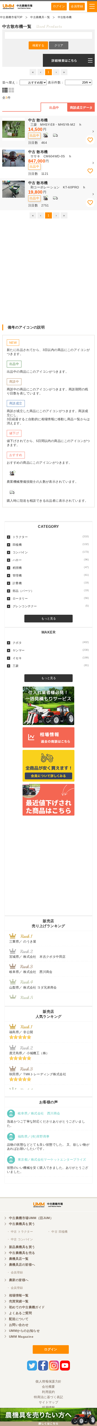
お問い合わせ (19, 1325)
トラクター (51, 537)
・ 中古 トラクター (20, 1231)
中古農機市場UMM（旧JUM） (31, 1218)
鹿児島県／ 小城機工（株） (29, 1053)
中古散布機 (65, 17)
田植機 (51, 544)
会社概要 (48, 1386)
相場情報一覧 (19, 1295)
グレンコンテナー (51, 606)
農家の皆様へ (19, 1280)
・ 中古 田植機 (57, 1231)
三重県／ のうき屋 (22, 941)
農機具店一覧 (19, 1258)
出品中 (54, 107)
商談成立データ (81, 107)
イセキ (51, 658)
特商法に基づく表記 (48, 1397)
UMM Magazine (21, 1336)
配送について (19, 1319)
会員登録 (77, 6)
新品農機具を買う (22, 1247)
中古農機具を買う (22, 1224)
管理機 (51, 575)
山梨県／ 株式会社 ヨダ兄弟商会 (34, 987)
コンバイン (51, 552)
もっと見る (48, 618)
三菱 (51, 665)
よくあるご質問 (20, 1313)
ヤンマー (51, 650)
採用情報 (48, 1407)
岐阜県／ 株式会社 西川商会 (31, 972)
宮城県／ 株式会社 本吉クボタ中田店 (37, 956)
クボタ (51, 642)
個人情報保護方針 (48, 1381)
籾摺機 (51, 567)
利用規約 (48, 1392)
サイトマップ (48, 1402)
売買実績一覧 (19, 1301)
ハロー (51, 560)
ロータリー (51, 598)
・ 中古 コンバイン (20, 1239)
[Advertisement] (48, 271)
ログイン (59, 6)
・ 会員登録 (15, 1272)
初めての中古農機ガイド (27, 1307)
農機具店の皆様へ (22, 1264)
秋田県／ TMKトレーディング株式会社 (37, 1074)
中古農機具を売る (22, 1253)
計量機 (51, 583)
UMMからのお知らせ (24, 1330)
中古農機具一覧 (40, 17)
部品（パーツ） (51, 591)
